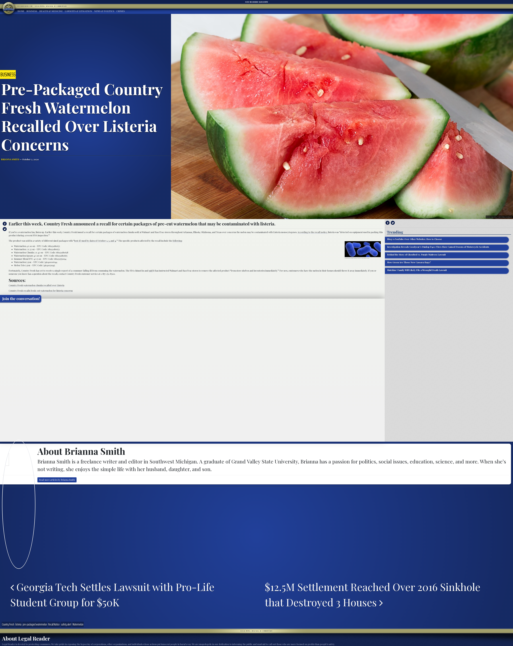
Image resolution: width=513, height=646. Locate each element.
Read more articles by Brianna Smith (57, 479)
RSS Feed (247, 2)
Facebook (254, 2)
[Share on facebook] (4, 223)
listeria (18, 624)
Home (21, 11)
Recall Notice (54, 624)
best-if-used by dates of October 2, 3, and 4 (95, 240)
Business (31, 11)
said (151, 270)
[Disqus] (192, 338)
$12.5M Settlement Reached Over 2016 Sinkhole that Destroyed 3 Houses (372, 594)
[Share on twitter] (4, 229)
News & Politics (104, 11)
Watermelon (78, 624)
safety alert (66, 624)
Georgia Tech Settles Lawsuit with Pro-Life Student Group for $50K (112, 594)
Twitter (263, 2)
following (177, 240)
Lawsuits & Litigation (78, 11)
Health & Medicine (51, 11)
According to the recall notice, (312, 232)
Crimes (120, 11)
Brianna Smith (10, 159)
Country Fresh (8, 624)
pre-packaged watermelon (35, 624)
